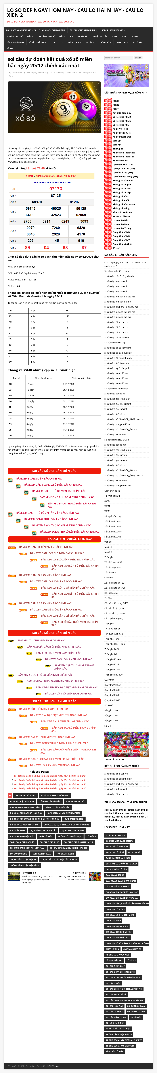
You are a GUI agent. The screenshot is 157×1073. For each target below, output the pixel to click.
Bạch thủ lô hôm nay (117, 846)
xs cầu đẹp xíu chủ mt (115, 434)
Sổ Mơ (9, 48)
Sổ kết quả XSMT (122, 124)
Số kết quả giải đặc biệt (22, 842)
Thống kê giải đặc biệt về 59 (24, 865)
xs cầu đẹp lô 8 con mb (116, 291)
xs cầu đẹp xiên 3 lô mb (116, 378)
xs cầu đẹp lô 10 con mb (116, 363)
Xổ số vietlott (120, 128)
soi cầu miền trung (116, 1017)
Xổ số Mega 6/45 (122, 132)
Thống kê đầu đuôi (123, 180)
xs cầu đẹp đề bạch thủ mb (118, 347)
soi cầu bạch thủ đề (116, 994)
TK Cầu (89, 42)
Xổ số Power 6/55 (122, 136)
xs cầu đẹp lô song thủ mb (117, 316)
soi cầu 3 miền (113, 983)
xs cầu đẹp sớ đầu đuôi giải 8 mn (120, 470)
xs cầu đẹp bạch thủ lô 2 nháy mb (121, 306)
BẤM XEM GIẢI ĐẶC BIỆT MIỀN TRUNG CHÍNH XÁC (58, 715)
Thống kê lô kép (122, 192)
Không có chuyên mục (69, 836)
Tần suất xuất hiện (123, 212)
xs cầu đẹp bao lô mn (115, 444)
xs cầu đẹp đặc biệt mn (116, 454)
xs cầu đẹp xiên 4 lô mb (116, 383)
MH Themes (54, 1066)
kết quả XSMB (35, 168)
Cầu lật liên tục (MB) (124, 168)
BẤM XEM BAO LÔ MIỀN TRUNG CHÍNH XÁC (74, 729)
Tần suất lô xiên (65, 854)
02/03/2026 (17, 72)
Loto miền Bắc (120, 220)
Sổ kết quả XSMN (122, 120)
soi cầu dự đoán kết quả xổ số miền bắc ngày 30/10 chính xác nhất (50, 788)
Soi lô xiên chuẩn (42, 854)
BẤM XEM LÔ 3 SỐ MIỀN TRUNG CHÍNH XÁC (55, 765)
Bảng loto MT (111, 710)
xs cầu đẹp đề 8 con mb (116, 332)
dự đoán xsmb (17, 830)
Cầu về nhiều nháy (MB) (125, 176)
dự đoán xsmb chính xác (43, 830)
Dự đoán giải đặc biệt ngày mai (64, 813)
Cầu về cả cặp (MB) (123, 172)
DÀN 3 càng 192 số (75, 801)
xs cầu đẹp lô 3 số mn (115, 465)
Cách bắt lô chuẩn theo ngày (121, 863)
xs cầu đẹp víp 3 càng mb (117, 368)
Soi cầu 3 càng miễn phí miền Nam (27, 848)
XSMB (114, 36)
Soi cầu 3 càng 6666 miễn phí (78, 842)
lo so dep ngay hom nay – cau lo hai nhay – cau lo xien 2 (35, 30)
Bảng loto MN (111, 715)
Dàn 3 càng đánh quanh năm (25, 807)
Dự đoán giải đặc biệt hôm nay (26, 813)
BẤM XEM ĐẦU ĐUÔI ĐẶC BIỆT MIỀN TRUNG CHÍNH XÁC (51, 759)
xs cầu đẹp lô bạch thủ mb (117, 301)
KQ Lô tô (137, 42)
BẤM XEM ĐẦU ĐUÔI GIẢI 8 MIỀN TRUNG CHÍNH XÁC (68, 751)
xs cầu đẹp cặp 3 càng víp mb (119, 276)
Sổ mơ (116, 248)
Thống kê (104, 42)
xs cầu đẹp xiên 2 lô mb (116, 373)
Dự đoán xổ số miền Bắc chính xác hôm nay (66, 824)
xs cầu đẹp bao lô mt (114, 393)
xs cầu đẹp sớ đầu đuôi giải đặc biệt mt (124, 419)
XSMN (135, 36)
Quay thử (121, 42)
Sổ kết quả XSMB (37, 42)
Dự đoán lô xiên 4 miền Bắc (24, 824)
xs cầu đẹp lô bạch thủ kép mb (119, 296)
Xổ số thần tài (120, 160)
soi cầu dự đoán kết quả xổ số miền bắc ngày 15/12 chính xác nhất (50, 775)
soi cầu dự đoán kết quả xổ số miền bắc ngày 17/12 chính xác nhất (50, 780)
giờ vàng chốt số (132, 949)
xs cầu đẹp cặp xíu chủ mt (117, 398)
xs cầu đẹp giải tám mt (115, 408)
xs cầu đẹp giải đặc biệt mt (117, 403)
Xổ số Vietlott (110, 572)
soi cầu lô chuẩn (136, 1006)
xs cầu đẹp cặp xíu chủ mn (117, 449)
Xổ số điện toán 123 (123, 156)
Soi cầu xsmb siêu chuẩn (82, 30)
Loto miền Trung (122, 228)
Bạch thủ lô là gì (115, 852)
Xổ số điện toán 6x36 (124, 152)
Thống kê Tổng (121, 208)
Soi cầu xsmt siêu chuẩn (18, 36)
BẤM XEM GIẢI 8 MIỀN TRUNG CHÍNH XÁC (65, 721)
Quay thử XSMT (121, 240)
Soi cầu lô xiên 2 (18, 854)
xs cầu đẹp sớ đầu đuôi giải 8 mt (120, 429)
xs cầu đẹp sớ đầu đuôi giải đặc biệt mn (124, 475)
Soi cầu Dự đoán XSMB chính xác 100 (68, 848)
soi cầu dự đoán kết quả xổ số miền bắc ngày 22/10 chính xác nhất (50, 784)
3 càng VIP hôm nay (26, 795)
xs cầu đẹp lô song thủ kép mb (119, 311)
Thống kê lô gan (122, 184)
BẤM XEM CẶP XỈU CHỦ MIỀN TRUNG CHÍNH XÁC (47, 737)
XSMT (124, 36)
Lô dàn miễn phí (114, 960)
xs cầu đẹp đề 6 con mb (116, 327)
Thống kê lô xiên (122, 188)
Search (138, 58)
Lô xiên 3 (91, 836)
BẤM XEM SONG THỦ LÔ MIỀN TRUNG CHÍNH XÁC (59, 743)
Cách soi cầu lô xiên (50, 801)
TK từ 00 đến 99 (121, 216)
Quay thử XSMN (121, 236)
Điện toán (73, 42)
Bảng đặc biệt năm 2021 (22, 801)
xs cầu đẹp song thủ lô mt (117, 424)
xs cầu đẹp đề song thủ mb (118, 357)
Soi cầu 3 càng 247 (49, 842)
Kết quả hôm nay (15, 42)
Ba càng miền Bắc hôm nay (54, 795)
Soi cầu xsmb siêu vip (112, 30)
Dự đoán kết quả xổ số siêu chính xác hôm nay (34, 819)
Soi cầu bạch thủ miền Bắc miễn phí (124, 989)
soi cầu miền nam (136, 1011)
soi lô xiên (136, 1017)
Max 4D (117, 144)
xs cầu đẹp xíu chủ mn (115, 480)
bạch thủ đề (134, 852)
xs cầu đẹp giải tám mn (116, 460)
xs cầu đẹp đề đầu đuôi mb (118, 352)
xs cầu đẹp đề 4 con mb (116, 322)
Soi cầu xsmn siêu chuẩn (50, 36)
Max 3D (117, 140)
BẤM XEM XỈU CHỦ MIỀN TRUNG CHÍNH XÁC (44, 709)
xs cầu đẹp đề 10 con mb (117, 337)
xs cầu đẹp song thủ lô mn (117, 485)
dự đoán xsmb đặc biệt (22, 836)
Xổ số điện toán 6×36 (114, 587)
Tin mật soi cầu (99, 36)
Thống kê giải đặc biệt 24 (23, 859)
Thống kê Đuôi (121, 200)
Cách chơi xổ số (78, 36)
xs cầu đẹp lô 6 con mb (116, 286)
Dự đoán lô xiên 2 (74, 819)
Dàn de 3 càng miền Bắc (57, 807)
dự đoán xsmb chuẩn (73, 830)
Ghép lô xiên (45, 836)
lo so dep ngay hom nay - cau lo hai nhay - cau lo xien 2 (51, 72)
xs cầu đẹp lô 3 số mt (115, 414)
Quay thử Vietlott (122, 244)
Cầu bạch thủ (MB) (123, 164)
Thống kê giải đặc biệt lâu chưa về (59, 859)
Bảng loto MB (111, 720)
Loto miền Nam (121, 224)
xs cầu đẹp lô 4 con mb (116, 281)
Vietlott (57, 42)
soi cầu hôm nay (114, 1006)
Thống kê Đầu (120, 196)
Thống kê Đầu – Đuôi (124, 204)
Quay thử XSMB (121, 232)
